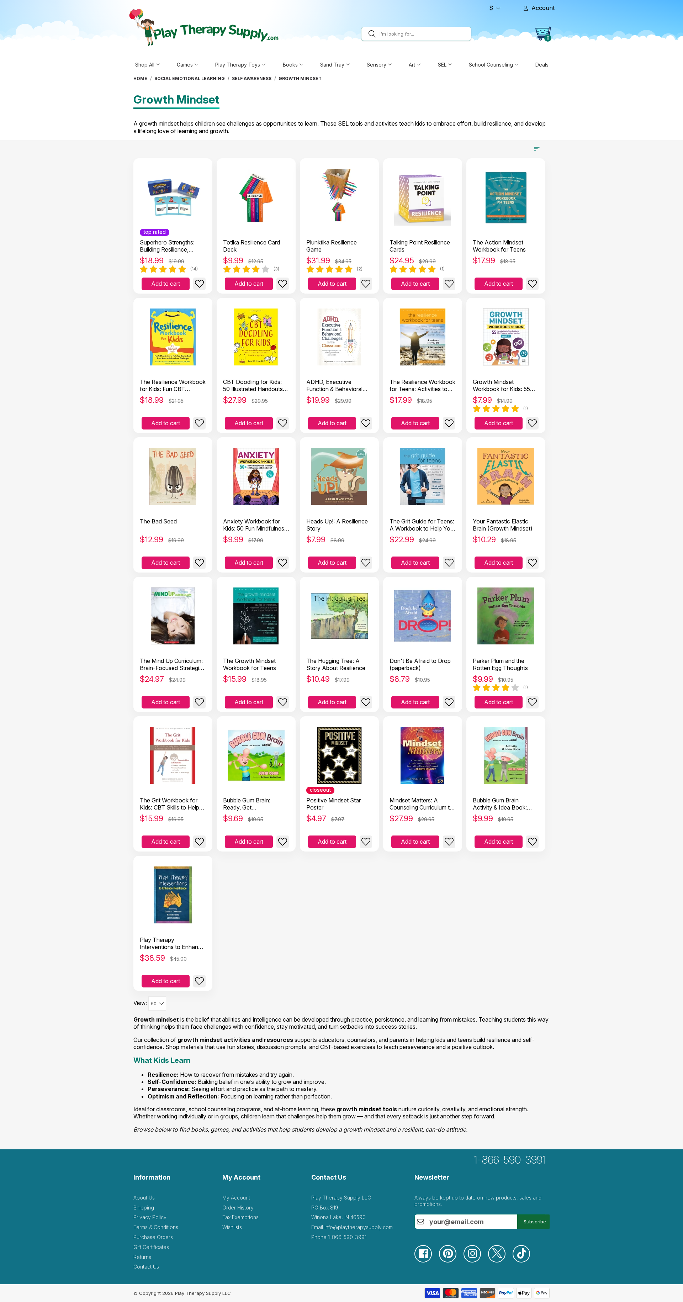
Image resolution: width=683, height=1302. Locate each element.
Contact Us (146, 1267)
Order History (238, 1208)
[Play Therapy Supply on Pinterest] (451, 1261)
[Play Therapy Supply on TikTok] (525, 1261)
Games (185, 65)
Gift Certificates (151, 1247)
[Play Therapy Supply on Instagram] (476, 1261)
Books (290, 65)
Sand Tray (332, 65)
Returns (142, 1257)
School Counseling (491, 65)
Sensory (376, 65)
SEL (442, 65)
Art (412, 65)
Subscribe (535, 1221)
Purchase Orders (153, 1237)
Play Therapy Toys (237, 65)
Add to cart (165, 283)
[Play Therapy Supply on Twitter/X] (500, 1261)
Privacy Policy (149, 1217)
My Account (236, 1198)
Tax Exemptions (240, 1217)
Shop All (144, 65)
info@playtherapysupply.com (358, 1227)
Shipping (143, 1208)
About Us (144, 1198)
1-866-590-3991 (510, 1159)
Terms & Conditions (155, 1227)
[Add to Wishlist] (199, 284)
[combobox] (424, 34)
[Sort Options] (537, 149)
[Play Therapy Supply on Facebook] (426, 1261)
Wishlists (232, 1227)
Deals (542, 65)
